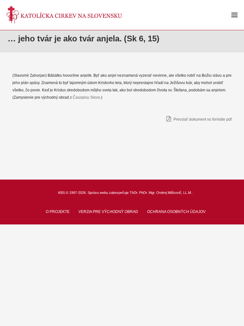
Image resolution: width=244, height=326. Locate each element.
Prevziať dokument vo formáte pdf (202, 119)
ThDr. (134, 193)
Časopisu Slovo (86, 97)
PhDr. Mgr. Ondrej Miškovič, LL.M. (165, 193)
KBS (61, 193)
